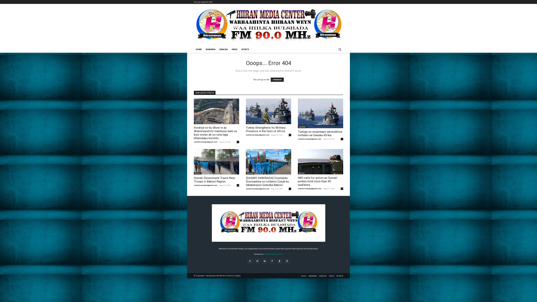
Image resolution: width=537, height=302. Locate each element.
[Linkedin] (265, 261)
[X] (287, 261)
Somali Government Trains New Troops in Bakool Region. (214, 179)
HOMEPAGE (277, 80)
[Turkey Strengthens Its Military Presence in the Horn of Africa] (268, 111)
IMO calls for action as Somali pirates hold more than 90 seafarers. (317, 181)
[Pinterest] (272, 261)
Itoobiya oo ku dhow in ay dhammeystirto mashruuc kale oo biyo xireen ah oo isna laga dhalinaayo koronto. (215, 133)
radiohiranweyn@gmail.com (205, 142)
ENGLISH (250, 123)
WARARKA (198, 123)
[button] (339, 49)
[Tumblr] (279, 261)
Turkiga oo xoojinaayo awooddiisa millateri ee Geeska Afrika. (320, 133)
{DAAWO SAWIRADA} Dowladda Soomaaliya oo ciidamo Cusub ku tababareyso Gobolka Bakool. (267, 181)
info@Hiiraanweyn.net (273, 254)
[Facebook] (250, 261)
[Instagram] (257, 261)
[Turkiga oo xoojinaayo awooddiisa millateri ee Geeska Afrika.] (320, 113)
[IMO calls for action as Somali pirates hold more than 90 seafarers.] (320, 161)
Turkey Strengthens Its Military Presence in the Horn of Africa (266, 129)
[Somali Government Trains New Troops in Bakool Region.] (216, 161)
